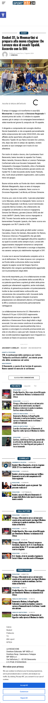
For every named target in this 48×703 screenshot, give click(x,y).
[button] (3, 15)
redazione (14, 55)
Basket (9, 630)
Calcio (8, 627)
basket (24, 348)
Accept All (24, 685)
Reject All (24, 698)
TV (7, 636)
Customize (24, 692)
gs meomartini (35, 348)
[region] (24, 683)
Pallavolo (10, 633)
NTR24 (9, 642)
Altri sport (10, 639)
